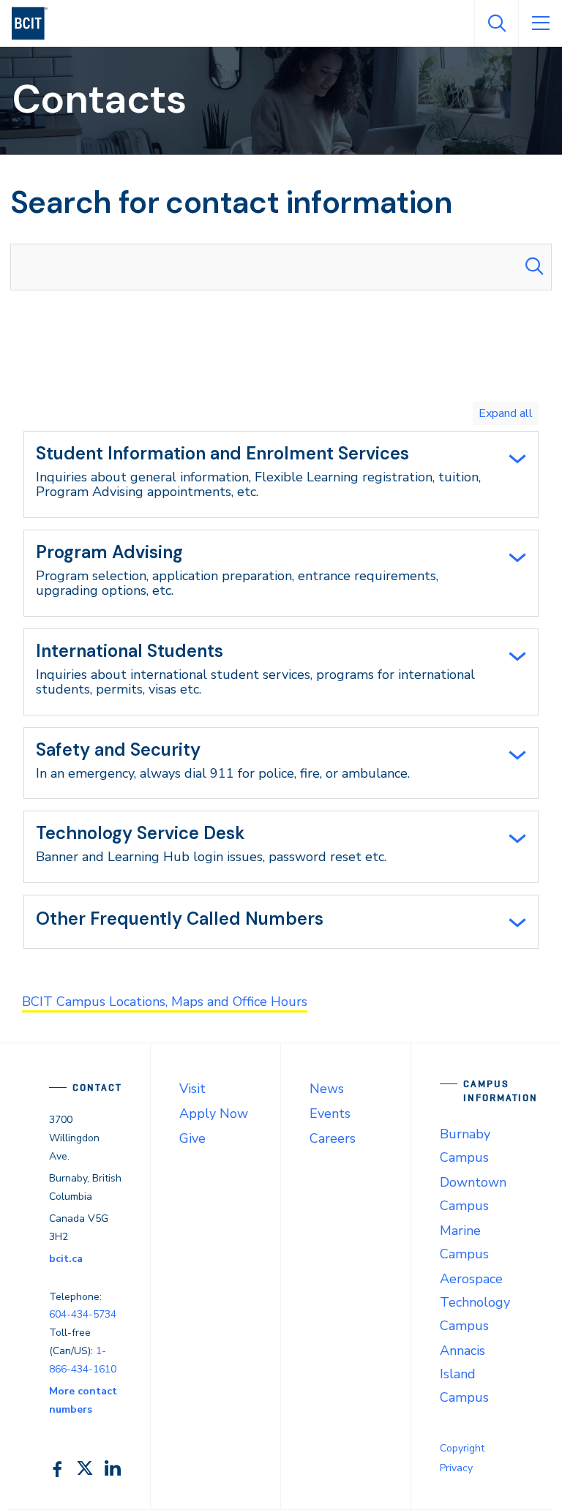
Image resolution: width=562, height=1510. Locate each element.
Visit (192, 1088)
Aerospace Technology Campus (475, 1302)
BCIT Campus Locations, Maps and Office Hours (164, 1001)
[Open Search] (496, 23)
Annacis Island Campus (464, 1374)
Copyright (462, 1448)
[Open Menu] (540, 23)
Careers (333, 1138)
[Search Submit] (534, 267)
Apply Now (213, 1113)
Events (330, 1113)
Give (192, 1138)
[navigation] (35, 23)
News (327, 1088)
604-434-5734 (82, 1314)
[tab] (281, 474)
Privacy (456, 1468)
